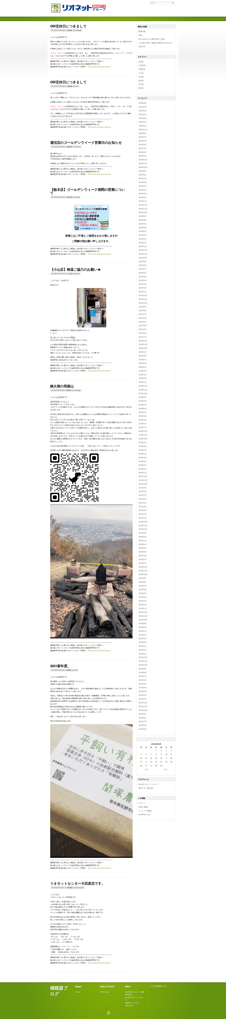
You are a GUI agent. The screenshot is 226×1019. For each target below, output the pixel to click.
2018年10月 (143, 439)
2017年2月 (142, 514)
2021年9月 (142, 307)
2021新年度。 (60, 665)
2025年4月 (142, 145)
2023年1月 (142, 246)
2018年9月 (142, 443)
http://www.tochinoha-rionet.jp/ (99, 67)
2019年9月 (142, 397)
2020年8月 (142, 356)
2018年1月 (142, 473)
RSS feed (129, 1006)
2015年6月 (142, 590)
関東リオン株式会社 (146, 788)
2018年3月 (142, 465)
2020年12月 (143, 341)
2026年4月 (142, 118)
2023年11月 (143, 209)
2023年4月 (142, 235)
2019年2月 (142, 424)
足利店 (69, 30)
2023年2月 (142, 243)
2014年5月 (142, 639)
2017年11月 (143, 480)
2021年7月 (142, 314)
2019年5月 (142, 412)
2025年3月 (142, 148)
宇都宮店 (142, 69)
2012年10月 (143, 710)
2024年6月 (142, 182)
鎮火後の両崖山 (62, 386)
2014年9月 (142, 623)
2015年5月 (142, 593)
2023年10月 (143, 212)
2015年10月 (143, 574)
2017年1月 (142, 518)
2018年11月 (143, 435)
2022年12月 (143, 250)
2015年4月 (142, 597)
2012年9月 (142, 714)
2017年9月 (142, 488)
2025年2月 (142, 152)
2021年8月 (142, 311)
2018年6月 (142, 454)
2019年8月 (142, 401)
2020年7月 (142, 360)
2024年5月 (142, 186)
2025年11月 (143, 130)
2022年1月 (142, 292)
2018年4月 (142, 461)
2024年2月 (142, 197)
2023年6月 (142, 228)
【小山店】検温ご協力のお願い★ (75, 269)
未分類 (141, 77)
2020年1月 (142, 382)
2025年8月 (142, 133)
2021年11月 (143, 299)
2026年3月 (142, 122)
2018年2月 (142, 469)
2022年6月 (142, 273)
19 (141, 762)
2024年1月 (142, 201)
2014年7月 (142, 631)
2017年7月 (142, 495)
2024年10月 (143, 167)
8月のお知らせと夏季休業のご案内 (152, 39)
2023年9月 (142, 216)
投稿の (143, 807)
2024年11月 (143, 163)
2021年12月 (143, 295)
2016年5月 (142, 548)
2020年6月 (142, 363)
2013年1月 (142, 699)
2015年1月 (142, 608)
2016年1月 (142, 563)
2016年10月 (143, 529)
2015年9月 (142, 578)
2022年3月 (142, 284)
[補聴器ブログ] (80, 13)
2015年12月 (143, 567)
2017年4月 (142, 507)
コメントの (145, 811)
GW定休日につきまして (68, 26)
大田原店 (69, 887)
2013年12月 (143, 657)
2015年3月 (142, 601)
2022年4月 (142, 280)
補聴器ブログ (59, 991)
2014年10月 (143, 620)
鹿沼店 (69, 147)
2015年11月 (143, 571)
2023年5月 (142, 231)
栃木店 (69, 197)
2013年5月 (142, 684)
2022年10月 (143, 258)
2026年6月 (142, 111)
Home (78, 992)
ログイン (142, 803)
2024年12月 (143, 160)
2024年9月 (142, 171)
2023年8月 (142, 220)
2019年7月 (142, 405)
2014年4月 (142, 642)
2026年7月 (142, 107)
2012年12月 (143, 703)
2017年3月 (142, 510)
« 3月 (146, 769)
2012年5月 (142, 729)
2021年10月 (143, 303)
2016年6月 (142, 544)
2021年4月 (142, 326)
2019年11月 (143, 390)
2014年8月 (142, 627)
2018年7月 (142, 450)
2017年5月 (142, 503)
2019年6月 (142, 409)
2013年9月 (142, 669)
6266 (140, 35)
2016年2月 (142, 559)
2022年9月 (142, 262)
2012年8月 (142, 718)
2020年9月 (142, 352)
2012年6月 (142, 725)
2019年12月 (143, 386)
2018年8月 (142, 446)
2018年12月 (143, 431)
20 (146, 762)
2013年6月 (142, 680)
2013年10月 (143, 665)
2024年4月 (142, 190)
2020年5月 (142, 367)
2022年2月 (142, 288)
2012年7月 (142, 722)
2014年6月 (142, 635)
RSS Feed (105, 992)
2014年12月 (143, 612)
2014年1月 (142, 654)
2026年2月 (142, 126)
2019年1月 (142, 427)
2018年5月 (142, 458)
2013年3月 (142, 691)
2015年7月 (142, 586)
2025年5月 (142, 141)
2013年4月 (142, 688)
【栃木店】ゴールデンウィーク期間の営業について (87, 191)
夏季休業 (142, 31)
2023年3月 (142, 239)
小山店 (69, 273)
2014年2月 (142, 650)
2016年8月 (142, 537)
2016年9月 (142, 533)
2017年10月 (143, 484)
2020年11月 (143, 344)
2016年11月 (143, 526)
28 (151, 766)
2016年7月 (142, 541)
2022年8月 (142, 265)
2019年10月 (143, 394)
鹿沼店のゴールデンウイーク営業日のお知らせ (86, 142)
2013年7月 (142, 676)
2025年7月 (142, 137)
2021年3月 (142, 329)
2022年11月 (143, 254)
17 (166, 758)
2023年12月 (143, 205)
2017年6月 (142, 499)
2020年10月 (143, 348)
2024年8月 (142, 175)
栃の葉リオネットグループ (149, 784)
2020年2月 (142, 378)
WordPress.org (144, 815)
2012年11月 (143, 706)
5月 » (166, 769)
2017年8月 (142, 491)
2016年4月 (142, 552)
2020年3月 (142, 375)
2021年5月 (142, 322)
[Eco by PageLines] (108, 1012)
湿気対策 (142, 47)
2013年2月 (142, 695)
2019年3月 (142, 420)
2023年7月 (142, 224)
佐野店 (69, 86)
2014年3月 (142, 646)
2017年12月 (143, 476)
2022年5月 (142, 277)
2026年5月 (142, 114)
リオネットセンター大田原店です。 (77, 883)
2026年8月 (142, 103)
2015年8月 (142, 582)
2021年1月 (142, 337)
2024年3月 (142, 194)
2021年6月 (142, 318)
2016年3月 (142, 556)
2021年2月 (142, 333)
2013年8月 (142, 673)
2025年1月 (142, 156)
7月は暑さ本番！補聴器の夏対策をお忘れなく (156, 43)
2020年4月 (142, 371)
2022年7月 (142, 269)
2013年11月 (143, 661)
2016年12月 (143, 522)
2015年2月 (142, 605)
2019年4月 (142, 416)
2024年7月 (142, 179)
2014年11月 (143, 616)
